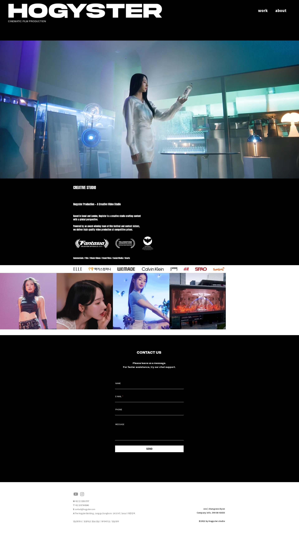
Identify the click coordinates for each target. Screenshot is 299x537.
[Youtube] (75, 512)
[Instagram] (82, 512)
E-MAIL (118, 415)
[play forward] (222, 269)
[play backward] (77, 269)
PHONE (118, 428)
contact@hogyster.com (85, 527)
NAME (118, 402)
